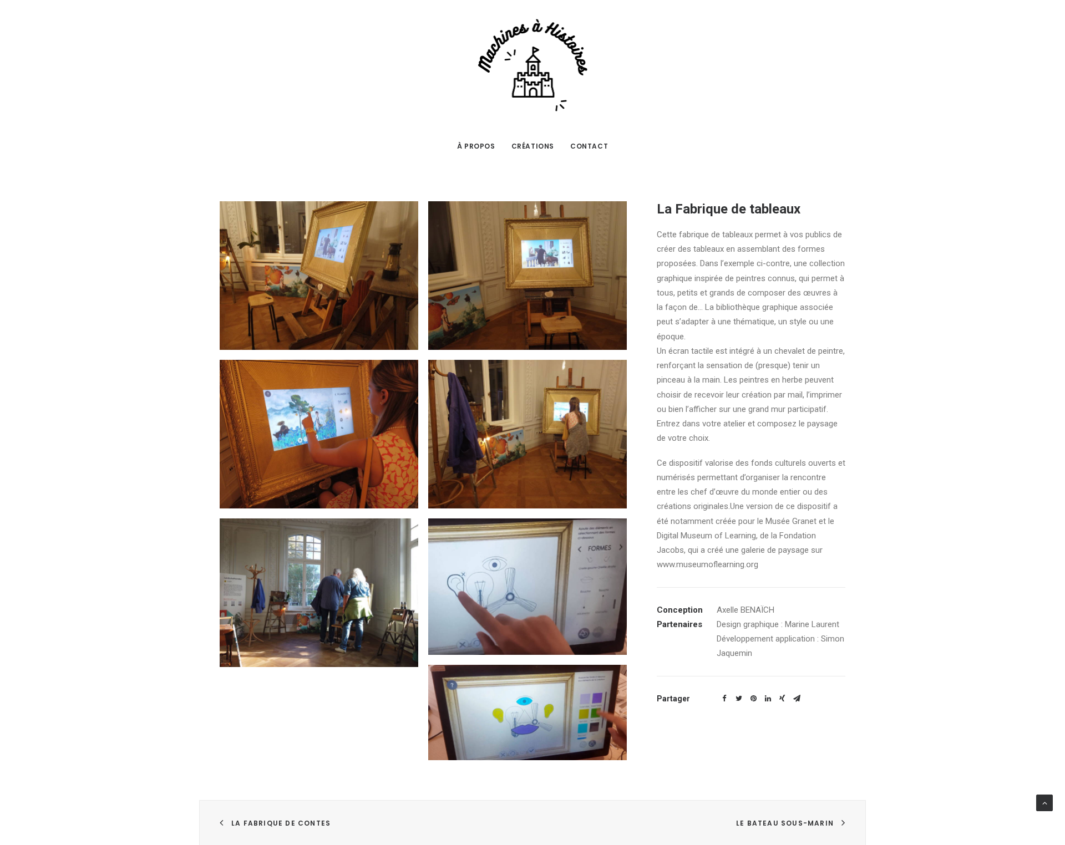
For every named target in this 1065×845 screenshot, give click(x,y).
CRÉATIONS (532, 146)
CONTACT (589, 146)
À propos (476, 146)
